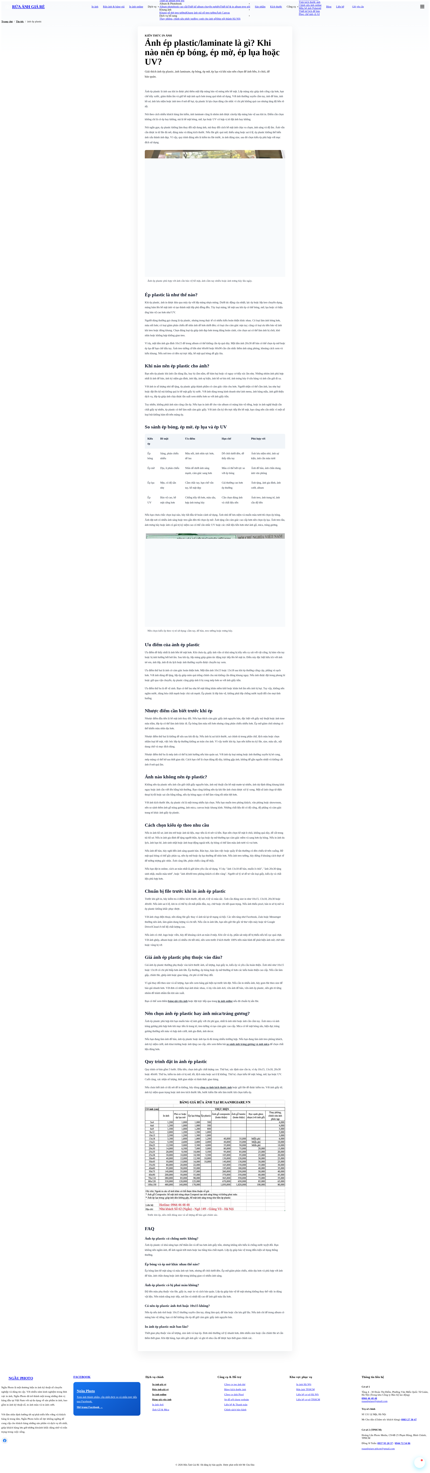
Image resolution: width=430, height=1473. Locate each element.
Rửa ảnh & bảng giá (113, 6)
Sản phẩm (260, 6)
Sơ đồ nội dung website (236, 1399)
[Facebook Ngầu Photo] (4, 1440)
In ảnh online (136, 6)
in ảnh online (225, 1001)
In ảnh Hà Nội (303, 1384)
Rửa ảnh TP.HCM (305, 1389)
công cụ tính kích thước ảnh (216, 1087)
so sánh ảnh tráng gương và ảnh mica (247, 1044)
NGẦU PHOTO (21, 1378)
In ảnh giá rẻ (159, 1384)
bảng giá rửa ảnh (178, 1001)
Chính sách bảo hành (235, 1409)
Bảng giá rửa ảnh (161, 1399)
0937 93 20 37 (385, 1443)
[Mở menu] (422, 7)
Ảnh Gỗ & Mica (160, 1409)
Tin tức (20, 21)
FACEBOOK (82, 1377)
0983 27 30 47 (409, 1419)
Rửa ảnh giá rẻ (160, 1389)
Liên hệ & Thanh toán (235, 1404)
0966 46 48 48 (369, 1398)
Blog (328, 6)
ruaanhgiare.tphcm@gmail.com (378, 1448)
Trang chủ (7, 21)
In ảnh (95, 6)
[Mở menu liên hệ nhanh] (419, 1462)
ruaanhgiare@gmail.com (375, 1401)
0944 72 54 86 (402, 1443)
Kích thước (276, 6)
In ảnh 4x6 (158, 1404)
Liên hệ (340, 6)
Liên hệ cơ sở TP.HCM (308, 1399)
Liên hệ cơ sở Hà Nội (307, 1394)
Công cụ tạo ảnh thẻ (234, 1384)
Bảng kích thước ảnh (235, 1389)
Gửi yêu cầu (358, 6)
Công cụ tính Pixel (234, 1394)
